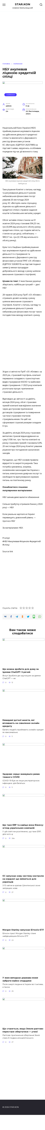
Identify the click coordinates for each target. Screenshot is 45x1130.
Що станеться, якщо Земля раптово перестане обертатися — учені (22, 1030)
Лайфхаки (10, 95)
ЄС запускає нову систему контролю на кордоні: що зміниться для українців (23, 879)
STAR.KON (22, 4)
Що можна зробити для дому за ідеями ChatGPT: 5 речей (20, 670)
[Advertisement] (22, 343)
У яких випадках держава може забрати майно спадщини (20, 979)
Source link (7, 551)
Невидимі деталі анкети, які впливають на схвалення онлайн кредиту (20, 723)
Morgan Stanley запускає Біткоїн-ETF (23, 930)
